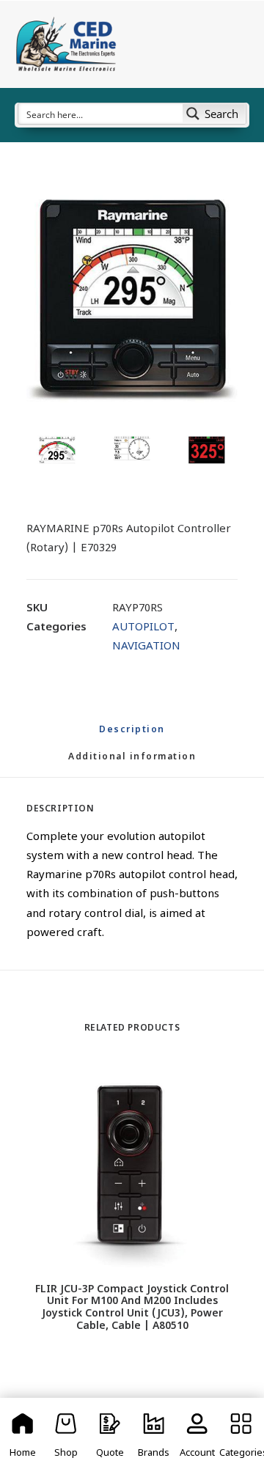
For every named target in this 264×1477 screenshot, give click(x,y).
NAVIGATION (146, 647)
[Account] (198, 1437)
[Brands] (154, 1437)
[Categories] (241, 1437)
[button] (132, 300)
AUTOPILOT (143, 628)
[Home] (23, 1437)
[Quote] (110, 1437)
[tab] (132, 763)
